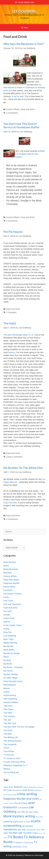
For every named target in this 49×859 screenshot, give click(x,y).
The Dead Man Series (33, 830)
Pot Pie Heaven (13, 231)
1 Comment (11, 312)
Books (6, 566)
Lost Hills (21, 812)
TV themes (17, 842)
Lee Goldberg (24, 11)
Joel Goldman (23, 808)
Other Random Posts (12, 681)
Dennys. (12, 352)
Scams (6, 692)
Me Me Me (8, 646)
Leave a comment (14, 457)
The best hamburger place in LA (18, 335)
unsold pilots (17, 847)
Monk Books (9, 650)
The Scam (8, 730)
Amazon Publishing (29, 787)
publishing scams (10, 821)
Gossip (6, 615)
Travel (6, 748)
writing (24, 847)
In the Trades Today (12, 625)
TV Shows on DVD (11, 758)
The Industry (9, 716)
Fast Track (8, 601)
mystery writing (23, 816)
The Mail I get (15, 833)
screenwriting (12, 825)
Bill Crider (7, 790)
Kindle (6, 629)
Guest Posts (9, 618)
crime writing (27, 794)
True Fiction (8, 751)
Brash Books (28, 790)
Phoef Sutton (39, 817)
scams (36, 821)
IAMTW (6, 622)
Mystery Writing (10, 674)
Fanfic (6, 597)
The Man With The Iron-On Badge (18, 727)
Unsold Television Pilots (14, 762)
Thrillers (35, 833)
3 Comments (12, 113)
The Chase (8, 709)
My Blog (7, 660)
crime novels (12, 794)
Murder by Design (11, 653)
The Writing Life (10, 737)
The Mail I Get (9, 723)
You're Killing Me (11, 772)
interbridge (38, 855)
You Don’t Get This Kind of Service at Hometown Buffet (21, 125)
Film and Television (12, 604)
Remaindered (9, 685)
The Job (7, 720)
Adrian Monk (8, 787)
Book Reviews (9, 562)
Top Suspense (9, 744)
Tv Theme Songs (27, 842)
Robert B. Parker (24, 822)
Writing (6, 769)
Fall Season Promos (12, 594)
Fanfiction (11, 803)
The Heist (7, 713)
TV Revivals (8, 755)
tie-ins (40, 833)
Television (8, 706)
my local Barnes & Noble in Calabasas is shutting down (24, 87)
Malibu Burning (10, 643)
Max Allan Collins (31, 812)
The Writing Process (12, 741)
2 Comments (12, 221)
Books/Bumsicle (10, 569)
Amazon (18, 786)
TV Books (15, 837)
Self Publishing (10, 699)
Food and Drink (28, 109)
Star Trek (21, 829)
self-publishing (27, 826)
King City (7, 632)
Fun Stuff (7, 611)
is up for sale (17, 96)
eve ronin (32, 798)
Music (6, 657)
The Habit (9, 323)
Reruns (6, 688)
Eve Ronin (7, 590)
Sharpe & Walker (10, 702)
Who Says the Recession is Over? (23, 43)
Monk (7, 816)
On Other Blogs (10, 678)
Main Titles (8, 639)
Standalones (10, 829)
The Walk (7, 734)
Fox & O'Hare (21, 803)
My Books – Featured (13, 667)
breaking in (38, 790)
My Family (8, 671)
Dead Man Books (11, 580)
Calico (5, 794)
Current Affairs (12, 109)
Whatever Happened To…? (15, 765)
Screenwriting (9, 695)
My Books (7, 664)
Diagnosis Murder (11, 583)
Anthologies (39, 787)
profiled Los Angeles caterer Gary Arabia (30, 154)
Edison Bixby (9, 587)
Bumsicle (7, 573)
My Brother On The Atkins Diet (23, 467)
